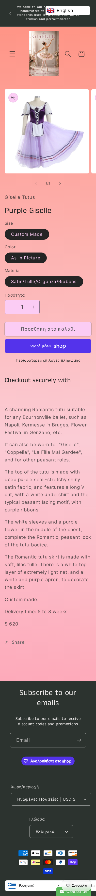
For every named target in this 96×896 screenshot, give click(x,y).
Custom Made (27, 234)
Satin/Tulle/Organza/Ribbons (44, 281)
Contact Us (75, 892)
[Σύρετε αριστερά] (36, 183)
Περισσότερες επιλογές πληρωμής (48, 360)
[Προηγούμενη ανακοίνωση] (10, 13)
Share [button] (18, 642)
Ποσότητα (15, 295)
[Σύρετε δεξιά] (60, 183)
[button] (12, 54)
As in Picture (25, 257)
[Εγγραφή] (79, 740)
